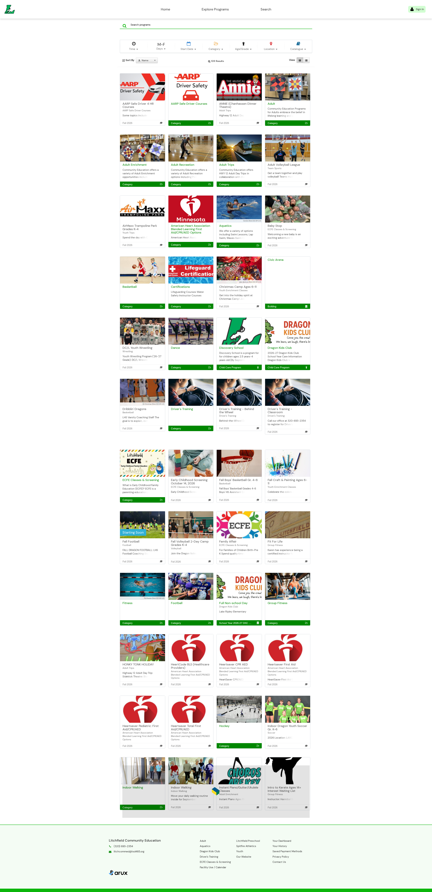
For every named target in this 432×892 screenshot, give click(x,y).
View (292, 60)
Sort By (129, 60)
